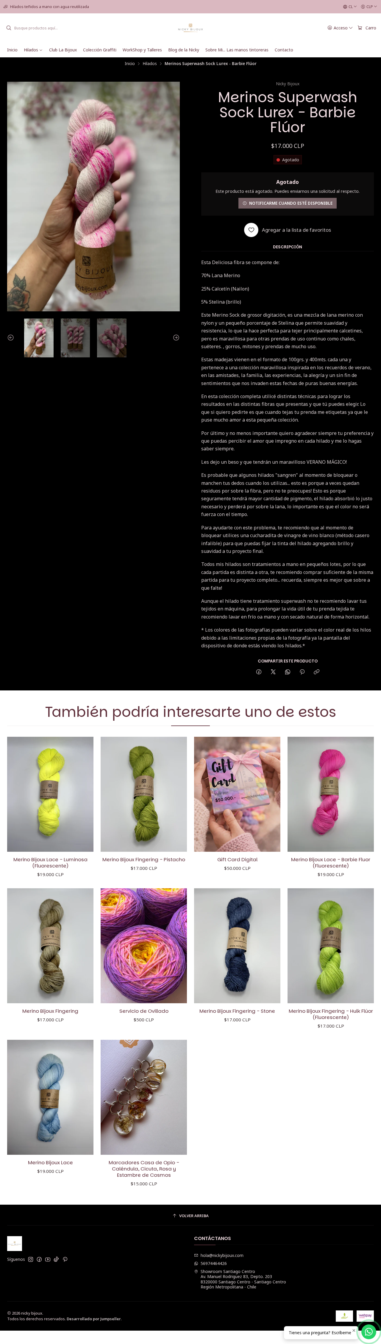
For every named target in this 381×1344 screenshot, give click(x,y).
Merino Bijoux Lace (50, 1162)
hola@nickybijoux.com (222, 1255)
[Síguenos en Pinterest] (65, 1259)
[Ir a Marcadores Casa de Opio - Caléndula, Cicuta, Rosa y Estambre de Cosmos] (144, 1097)
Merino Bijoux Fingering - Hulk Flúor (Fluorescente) (331, 1014)
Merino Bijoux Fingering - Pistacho (143, 859)
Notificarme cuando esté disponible (290, 203)
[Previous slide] (11, 337)
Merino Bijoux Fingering (50, 1011)
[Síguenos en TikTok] (56, 1259)
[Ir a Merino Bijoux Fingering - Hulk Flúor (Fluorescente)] (331, 945)
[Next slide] (175, 337)
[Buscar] (9, 28)
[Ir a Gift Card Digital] (237, 794)
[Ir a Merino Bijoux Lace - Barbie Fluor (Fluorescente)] (331, 794)
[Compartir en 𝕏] (273, 672)
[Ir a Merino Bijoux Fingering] (50, 945)
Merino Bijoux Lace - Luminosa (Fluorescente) (50, 862)
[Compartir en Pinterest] (302, 672)
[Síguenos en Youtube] (48, 1259)
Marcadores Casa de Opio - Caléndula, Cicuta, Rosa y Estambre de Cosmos (144, 1169)
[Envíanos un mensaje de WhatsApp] (368, 1331)
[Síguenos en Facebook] (39, 1259)
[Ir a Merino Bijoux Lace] (50, 1097)
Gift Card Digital (237, 859)
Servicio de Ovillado (143, 1011)
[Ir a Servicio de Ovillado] (144, 945)
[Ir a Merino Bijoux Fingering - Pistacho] (144, 794)
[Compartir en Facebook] (259, 672)
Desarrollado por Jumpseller (94, 1318)
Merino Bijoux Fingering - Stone (237, 1011)
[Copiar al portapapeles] (316, 672)
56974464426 (214, 1263)
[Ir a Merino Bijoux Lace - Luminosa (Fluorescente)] (50, 794)
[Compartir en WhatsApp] (288, 672)
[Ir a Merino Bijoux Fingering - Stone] (237, 945)
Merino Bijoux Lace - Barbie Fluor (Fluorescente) (330, 862)
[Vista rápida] (83, 794)
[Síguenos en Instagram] (31, 1259)
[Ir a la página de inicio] (191, 27)
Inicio (130, 63)
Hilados (150, 63)
